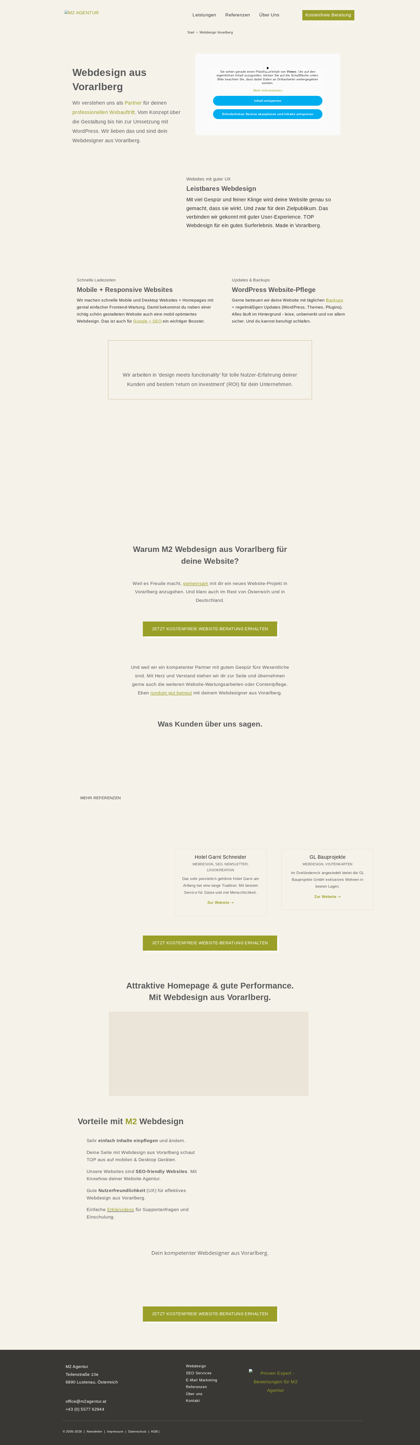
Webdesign (196, 1366)
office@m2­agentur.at (86, 1401)
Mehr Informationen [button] (267, 90)
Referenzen (196, 1387)
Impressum (115, 1431)
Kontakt (193, 1401)
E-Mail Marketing (201, 1380)
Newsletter (94, 1431)
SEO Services (199, 1373)
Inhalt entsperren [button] (267, 100)
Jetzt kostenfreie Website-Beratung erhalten (210, 629)
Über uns (194, 1394)
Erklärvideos (120, 1209)
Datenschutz (137, 1431)
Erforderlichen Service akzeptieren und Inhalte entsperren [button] (267, 114)
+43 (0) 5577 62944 (85, 1409)
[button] (329, 15)
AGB (154, 1431)
